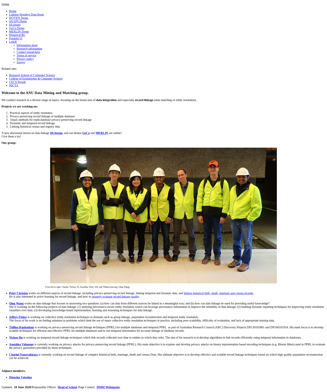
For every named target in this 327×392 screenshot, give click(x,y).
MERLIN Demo (19, 31)
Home (12, 11)
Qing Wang (16, 303)
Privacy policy (25, 58)
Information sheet (27, 45)
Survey (21, 62)
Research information (29, 48)
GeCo (86, 133)
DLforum (14, 24)
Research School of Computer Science (32, 75)
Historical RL (17, 35)
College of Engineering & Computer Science (36, 78)
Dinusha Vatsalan (20, 377)
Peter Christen (18, 293)
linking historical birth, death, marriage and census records (218, 293)
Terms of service (26, 55)
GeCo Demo (16, 28)
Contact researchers (28, 52)
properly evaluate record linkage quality (115, 296)
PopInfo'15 (15, 38)
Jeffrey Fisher (18, 317)
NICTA (13, 85)
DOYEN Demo (18, 18)
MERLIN (102, 133)
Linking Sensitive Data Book (26, 14)
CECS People (17, 82)
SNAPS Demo (18, 21)
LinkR (13, 41)
